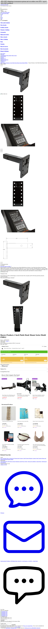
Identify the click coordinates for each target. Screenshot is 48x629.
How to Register (3, 458)
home (1, 62)
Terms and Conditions (32, 461)
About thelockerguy (4, 461)
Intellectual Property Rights (8, 459)
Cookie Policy (38, 461)
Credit (24, 458)
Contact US (2, 464)
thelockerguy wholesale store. (11, 627)
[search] (0, 8)
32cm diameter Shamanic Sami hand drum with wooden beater (23, 445)
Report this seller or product (5, 266)
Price (13, 458)
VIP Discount (44, 461)
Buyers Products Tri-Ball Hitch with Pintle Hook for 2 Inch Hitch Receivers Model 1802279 (38, 396)
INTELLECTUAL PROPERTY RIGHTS (32, 627)
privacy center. (17, 626)
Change (45, 346)
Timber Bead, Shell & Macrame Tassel (7, 421)
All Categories (3, 462)
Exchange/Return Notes (5, 371)
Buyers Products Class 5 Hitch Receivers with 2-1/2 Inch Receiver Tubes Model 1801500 (8, 396)
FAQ (6, 464)
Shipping (30, 458)
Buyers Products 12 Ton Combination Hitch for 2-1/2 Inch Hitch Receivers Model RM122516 (23, 396)
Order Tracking (39, 458)
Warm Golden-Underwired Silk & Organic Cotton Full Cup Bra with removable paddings (39, 445)
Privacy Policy (24, 461)
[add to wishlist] (0, 366)
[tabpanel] (24, 305)
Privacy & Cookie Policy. (28, 625)
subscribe (2, 620)
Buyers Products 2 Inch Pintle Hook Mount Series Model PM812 (16, 62)
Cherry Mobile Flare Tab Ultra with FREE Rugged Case (8, 445)
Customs (34, 458)
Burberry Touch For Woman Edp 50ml (38, 421)
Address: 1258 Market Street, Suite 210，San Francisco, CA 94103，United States (22, 561)
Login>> (5, 398)
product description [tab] (4, 276)
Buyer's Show (12, 461)
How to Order (9, 458)
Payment (27, 458)
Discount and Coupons (18, 458)
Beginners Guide (19, 461)
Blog (9, 461)
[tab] (24, 277)
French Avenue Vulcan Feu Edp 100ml (23, 421)
